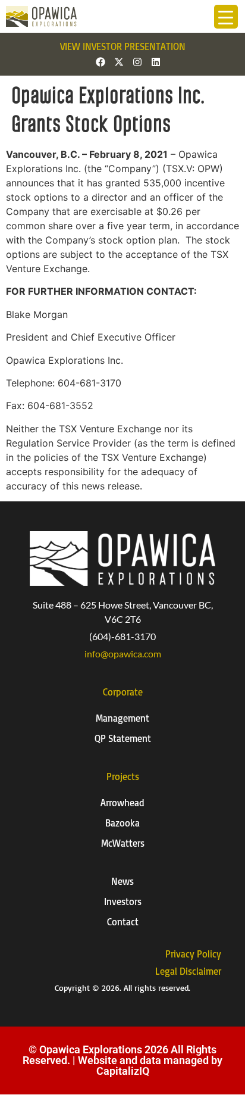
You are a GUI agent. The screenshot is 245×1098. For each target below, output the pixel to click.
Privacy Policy (193, 954)
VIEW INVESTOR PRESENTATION (123, 46)
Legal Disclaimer (188, 971)
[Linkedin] (156, 62)
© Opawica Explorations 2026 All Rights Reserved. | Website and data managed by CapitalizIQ (122, 1060)
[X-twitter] (119, 62)
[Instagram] (137, 62)
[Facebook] (100, 62)
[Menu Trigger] (226, 17)
